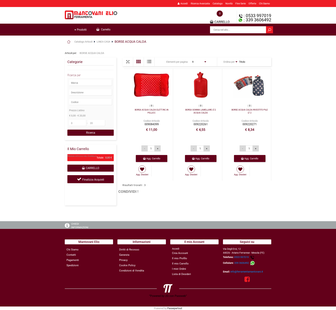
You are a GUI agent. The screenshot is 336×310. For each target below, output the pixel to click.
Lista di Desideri (181, 274)
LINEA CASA (103, 41)
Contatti (71, 254)
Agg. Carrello (153, 158)
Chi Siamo (264, 3)
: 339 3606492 (257, 19)
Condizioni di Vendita (131, 270)
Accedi (184, 3)
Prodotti (81, 29)
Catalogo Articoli (83, 41)
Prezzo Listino (77, 110)
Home (69, 41)
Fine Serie (240, 3)
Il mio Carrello (180, 263)
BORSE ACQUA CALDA (130, 41)
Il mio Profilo (179, 258)
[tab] (80, 30)
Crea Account (180, 253)
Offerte (252, 3)
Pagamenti (72, 260)
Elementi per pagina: (177, 61)
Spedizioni (72, 265)
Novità (229, 3)
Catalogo (218, 3)
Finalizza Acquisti (93, 179)
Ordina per (229, 61)
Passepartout (174, 308)
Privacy (123, 260)
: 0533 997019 (257, 15)
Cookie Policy (127, 265)
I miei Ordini (179, 268)
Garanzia (124, 254)
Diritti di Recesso (129, 249)
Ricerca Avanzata (200, 3)
